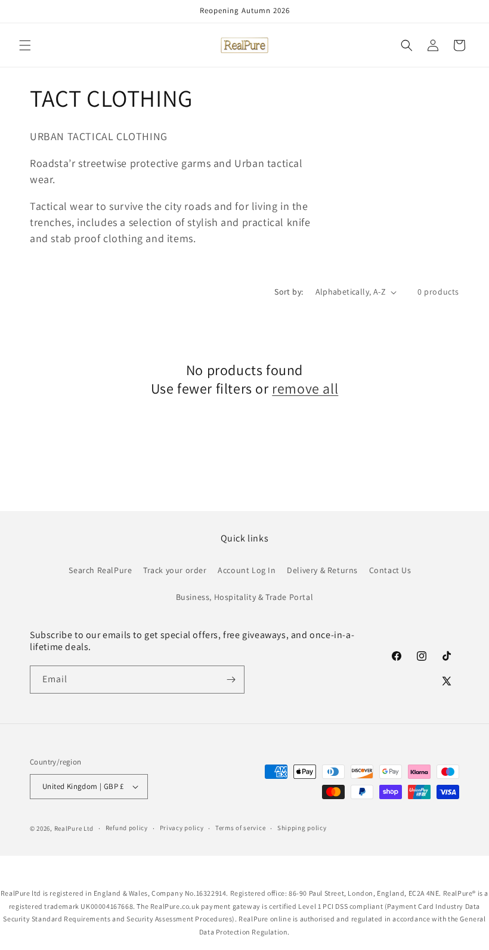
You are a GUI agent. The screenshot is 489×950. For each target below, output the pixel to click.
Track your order (175, 570)
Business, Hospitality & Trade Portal (245, 597)
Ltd (88, 828)
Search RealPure (100, 570)
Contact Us (390, 570)
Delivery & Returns (322, 570)
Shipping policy (302, 828)
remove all (305, 388)
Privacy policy (182, 828)
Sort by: (288, 291)
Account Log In (247, 570)
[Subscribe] (231, 680)
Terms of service (240, 828)
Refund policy (127, 828)
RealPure (68, 828)
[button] (25, 45)
